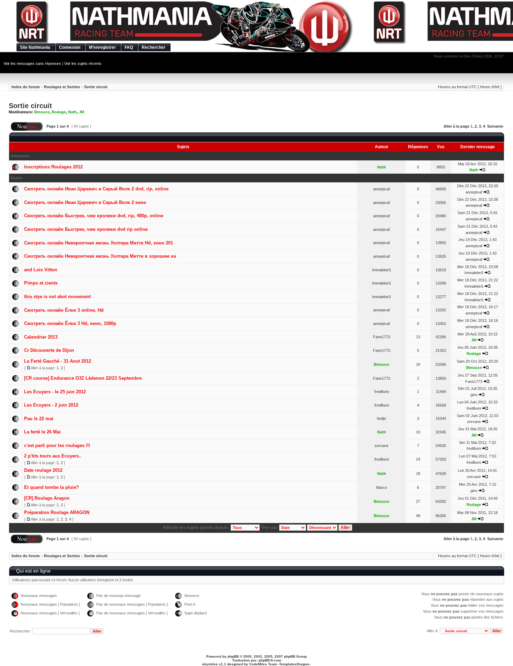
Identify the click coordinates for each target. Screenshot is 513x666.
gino (473, 395)
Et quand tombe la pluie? (51, 487)
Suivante (495, 126)
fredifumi (381, 391)
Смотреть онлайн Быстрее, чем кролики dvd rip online (86, 229)
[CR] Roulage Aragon (46, 498)
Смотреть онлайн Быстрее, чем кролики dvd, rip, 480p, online (93, 215)
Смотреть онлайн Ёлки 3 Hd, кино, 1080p (70, 323)
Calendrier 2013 (41, 337)
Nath (72, 112)
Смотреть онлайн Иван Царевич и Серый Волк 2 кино (85, 202)
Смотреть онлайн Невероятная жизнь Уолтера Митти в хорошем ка (100, 256)
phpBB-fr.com (270, 660)
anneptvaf (381, 189)
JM (81, 112)
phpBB (233, 656)
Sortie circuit (95, 87)
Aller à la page (456, 126)
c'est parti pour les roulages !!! (57, 445)
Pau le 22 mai (38, 418)
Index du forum (26, 87)
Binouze (42, 112)
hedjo (381, 418)
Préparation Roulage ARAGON (56, 512)
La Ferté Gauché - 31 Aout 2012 (57, 361)
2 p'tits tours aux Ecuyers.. (53, 456)
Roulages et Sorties (62, 87)
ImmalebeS (381, 270)
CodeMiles (258, 664)
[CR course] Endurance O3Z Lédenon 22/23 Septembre (83, 378)
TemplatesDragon (294, 664)
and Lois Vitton (40, 269)
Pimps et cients (41, 283)
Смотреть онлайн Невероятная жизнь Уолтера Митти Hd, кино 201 (98, 242)
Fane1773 (381, 337)
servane (474, 421)
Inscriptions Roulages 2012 (53, 166)
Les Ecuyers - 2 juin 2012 (51, 405)
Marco (381, 487)
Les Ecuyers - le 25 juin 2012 (55, 391)
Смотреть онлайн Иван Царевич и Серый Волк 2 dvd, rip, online (96, 188)
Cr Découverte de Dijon (49, 350)
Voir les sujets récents (83, 63)
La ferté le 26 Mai (42, 431)
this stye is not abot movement (57, 296)
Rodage (59, 112)
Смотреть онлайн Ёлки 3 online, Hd (64, 310)
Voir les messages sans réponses (32, 63)
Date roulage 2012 (43, 470)
